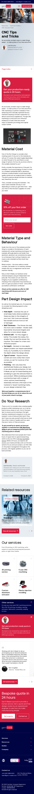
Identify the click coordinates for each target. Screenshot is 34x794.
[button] (18, 6)
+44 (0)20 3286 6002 (7, 1)
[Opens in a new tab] (28, 760)
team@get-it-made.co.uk (23, 1)
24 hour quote (27, 6)
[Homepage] (6, 6)
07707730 (10, 786)
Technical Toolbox (15, 25)
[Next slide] (32, 531)
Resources (5, 25)
